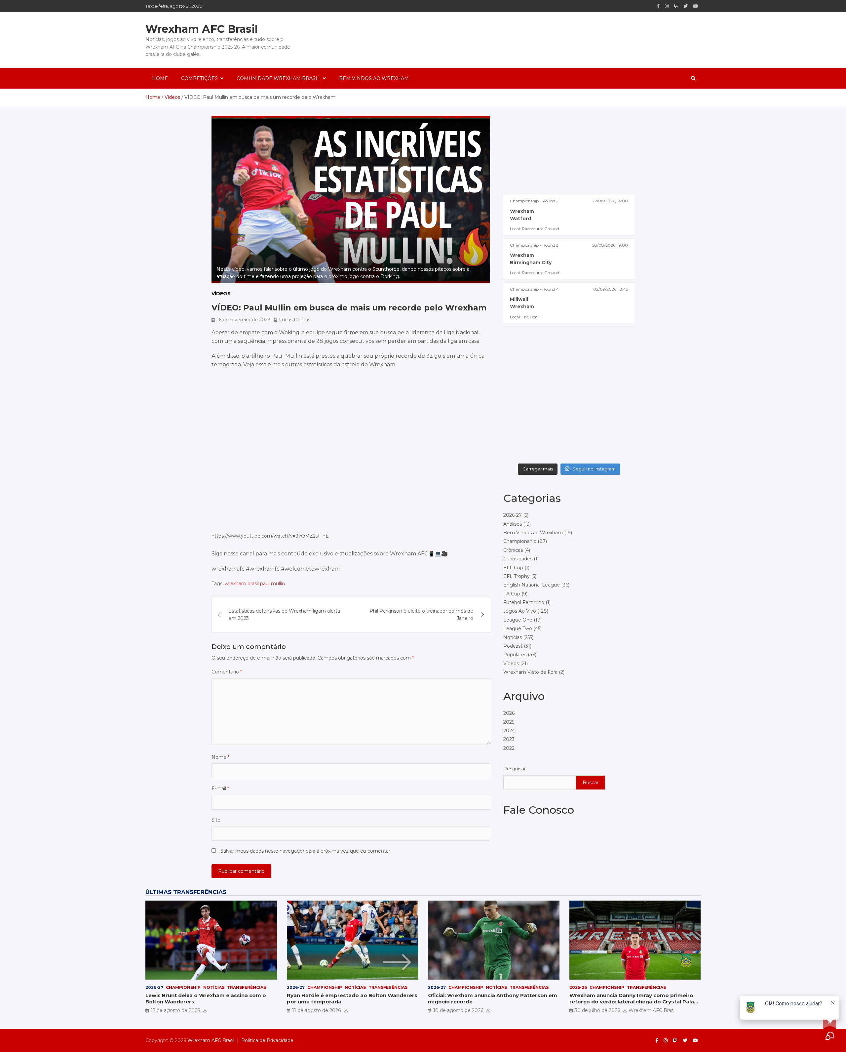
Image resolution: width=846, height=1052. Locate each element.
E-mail (220, 788)
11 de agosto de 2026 (316, 1010)
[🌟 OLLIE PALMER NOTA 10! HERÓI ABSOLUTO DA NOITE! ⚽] (535, 401)
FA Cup (511, 593)
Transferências (246, 987)
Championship (519, 541)
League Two (517, 628)
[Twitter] (685, 6)
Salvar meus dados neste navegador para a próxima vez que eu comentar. (305, 851)
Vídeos (221, 294)
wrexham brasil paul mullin (255, 584)
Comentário (227, 672)
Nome (220, 757)
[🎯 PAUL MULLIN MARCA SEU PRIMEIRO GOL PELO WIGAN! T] (602, 362)
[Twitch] (676, 6)
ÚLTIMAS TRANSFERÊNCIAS (185, 892)
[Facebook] (658, 6)
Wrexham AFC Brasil (201, 28)
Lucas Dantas (294, 320)
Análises (512, 524)
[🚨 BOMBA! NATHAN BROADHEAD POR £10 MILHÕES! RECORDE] (535, 362)
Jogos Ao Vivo (519, 611)
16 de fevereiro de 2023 (243, 320)
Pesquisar (514, 768)
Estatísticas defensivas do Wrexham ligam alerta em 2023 (284, 614)
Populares (514, 655)
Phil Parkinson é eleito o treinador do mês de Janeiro (421, 614)
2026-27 (512, 515)
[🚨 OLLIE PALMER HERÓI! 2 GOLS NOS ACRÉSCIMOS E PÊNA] (602, 401)
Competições (199, 78)
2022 (509, 748)
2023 (509, 739)
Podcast (512, 646)
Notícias (512, 637)
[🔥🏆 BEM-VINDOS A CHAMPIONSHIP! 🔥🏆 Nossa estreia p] (602, 440)
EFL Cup (513, 567)
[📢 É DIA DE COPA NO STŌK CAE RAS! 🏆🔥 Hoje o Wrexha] (535, 440)
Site (216, 820)
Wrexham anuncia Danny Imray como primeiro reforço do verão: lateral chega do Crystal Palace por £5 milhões (634, 1001)
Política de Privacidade (267, 1040)
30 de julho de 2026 (597, 1010)
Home (160, 78)
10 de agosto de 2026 (458, 1010)
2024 (509, 730)
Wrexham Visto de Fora (530, 672)
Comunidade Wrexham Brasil (278, 78)
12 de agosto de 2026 (175, 1010)
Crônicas (513, 550)
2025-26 (578, 987)
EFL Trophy (516, 576)
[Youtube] (695, 6)
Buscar (590, 782)
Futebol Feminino (523, 602)
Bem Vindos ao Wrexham (374, 78)
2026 (509, 713)
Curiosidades (517, 558)
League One (517, 620)
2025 (508, 722)
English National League (531, 585)
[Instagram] (666, 6)
